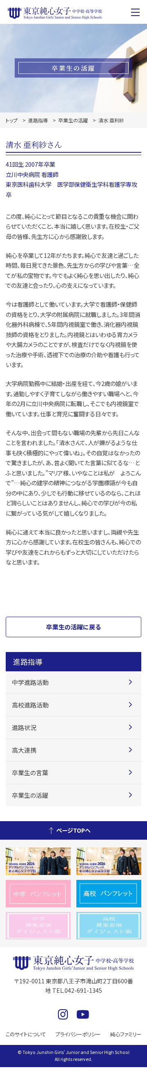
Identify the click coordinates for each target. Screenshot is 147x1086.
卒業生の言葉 (30, 772)
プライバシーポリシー (78, 1034)
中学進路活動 (30, 682)
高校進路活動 (30, 704)
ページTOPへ (73, 830)
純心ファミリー (125, 1034)
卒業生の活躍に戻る (73, 626)
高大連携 (24, 750)
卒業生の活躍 (73, 120)
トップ (12, 120)
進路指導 (38, 120)
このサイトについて (26, 1034)
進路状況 (24, 727)
